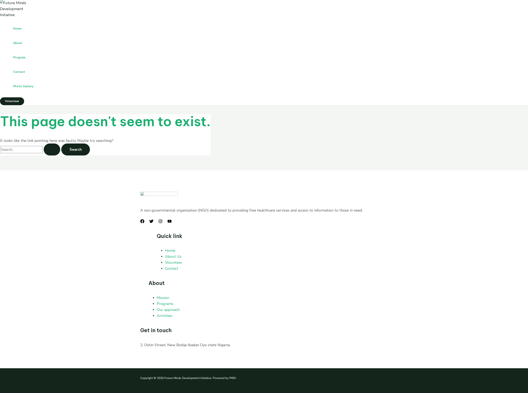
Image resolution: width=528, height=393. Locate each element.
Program (19, 57)
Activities (164, 315)
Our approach (168, 309)
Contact (19, 72)
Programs (165, 303)
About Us (173, 256)
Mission (163, 297)
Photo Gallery (23, 86)
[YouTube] (169, 222)
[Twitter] (151, 222)
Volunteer (173, 262)
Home (17, 29)
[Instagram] (160, 222)
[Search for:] (30, 149)
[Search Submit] (52, 149)
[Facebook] (142, 222)
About (17, 43)
